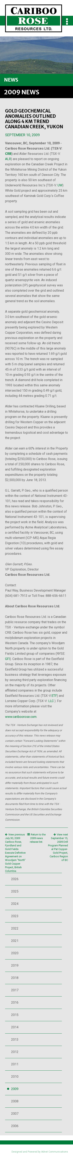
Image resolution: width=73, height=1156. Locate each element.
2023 (14, 916)
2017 (14, 990)
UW (60, 185)
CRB (8, 154)
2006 (14, 1126)
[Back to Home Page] (33, 16)
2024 (14, 904)
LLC (51, 701)
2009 (14, 1089)
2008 (14, 1101)
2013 (14, 1039)
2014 (14, 1027)
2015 (14, 1015)
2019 (14, 965)
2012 (14, 1052)
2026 (14, 879)
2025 (14, 891)
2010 (14, 1076)
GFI (7, 659)
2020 (14, 953)
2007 (14, 1114)
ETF (54, 696)
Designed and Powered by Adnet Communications (40, 1151)
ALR (8, 159)
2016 (14, 1002)
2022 (14, 928)
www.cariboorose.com (20, 717)
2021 (14, 941)
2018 (14, 978)
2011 (14, 1064)
